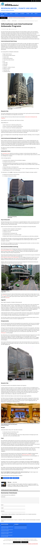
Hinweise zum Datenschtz (33, 543)
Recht (32, 13)
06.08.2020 (7, 297)
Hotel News (12, 29)
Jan (8, 29)
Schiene (27, 13)
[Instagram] (36, 1)
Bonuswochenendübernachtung (7, 250)
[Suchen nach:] (34, 17)
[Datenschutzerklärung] (38, 1)
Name (2, 504)
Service (36, 13)
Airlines (16, 13)
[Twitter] (32, 1)
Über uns (2, 15)
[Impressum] (40, 1)
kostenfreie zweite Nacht (26, 454)
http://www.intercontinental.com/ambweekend (9, 257)
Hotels (11, 13)
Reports (5, 13)
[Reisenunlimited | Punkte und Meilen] (9, 5)
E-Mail (2, 507)
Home (2, 13)
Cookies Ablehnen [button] (25, 542)
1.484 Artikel (14, 482)
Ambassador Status (6, 153)
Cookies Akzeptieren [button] (17, 542)
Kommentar (3, 496)
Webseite (2, 511)
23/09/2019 (4, 29)
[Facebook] (34, 1)
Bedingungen (3, 332)
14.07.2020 (4, 295)
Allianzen (22, 13)
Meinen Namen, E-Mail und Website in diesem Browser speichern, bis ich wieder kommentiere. (19, 514)
